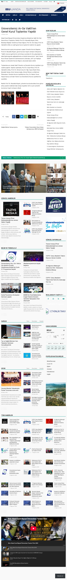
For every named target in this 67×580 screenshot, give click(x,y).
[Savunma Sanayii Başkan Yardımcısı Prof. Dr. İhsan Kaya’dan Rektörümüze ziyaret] (27, 493)
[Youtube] (63, 299)
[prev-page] (2, 241)
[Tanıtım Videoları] (13, 20)
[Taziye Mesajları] (20, 20)
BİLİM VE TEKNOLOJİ (8, 248)
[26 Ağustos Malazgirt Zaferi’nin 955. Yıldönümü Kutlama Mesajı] (27, 212)
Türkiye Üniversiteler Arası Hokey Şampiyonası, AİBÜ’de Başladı (34, 128)
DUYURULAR (5, 19)
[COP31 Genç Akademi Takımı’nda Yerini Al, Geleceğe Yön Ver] (27, 230)
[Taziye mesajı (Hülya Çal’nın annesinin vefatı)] (49, 484)
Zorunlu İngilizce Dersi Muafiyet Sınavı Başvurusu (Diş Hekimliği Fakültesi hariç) (15, 452)
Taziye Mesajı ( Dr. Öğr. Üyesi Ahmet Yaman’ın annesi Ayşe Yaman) (37, 439)
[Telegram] (22, 116)
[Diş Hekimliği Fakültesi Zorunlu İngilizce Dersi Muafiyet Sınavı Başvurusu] (49, 439)
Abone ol (60, 576)
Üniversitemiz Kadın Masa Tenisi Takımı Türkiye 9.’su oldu (37, 374)
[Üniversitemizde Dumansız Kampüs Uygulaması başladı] (27, 355)
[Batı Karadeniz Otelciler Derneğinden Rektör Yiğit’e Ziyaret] (56, 168)
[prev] (61, 158)
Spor (3, 368)
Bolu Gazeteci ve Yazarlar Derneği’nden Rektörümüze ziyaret (54, 56)
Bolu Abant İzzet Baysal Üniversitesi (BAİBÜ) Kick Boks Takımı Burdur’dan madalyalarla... (37, 400)
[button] (64, 15)
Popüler (41, 321)
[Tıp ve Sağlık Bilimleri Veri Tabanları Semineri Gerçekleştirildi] (11, 332)
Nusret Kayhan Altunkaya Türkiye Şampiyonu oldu (36, 391)
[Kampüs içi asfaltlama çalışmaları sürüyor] (4, 462)
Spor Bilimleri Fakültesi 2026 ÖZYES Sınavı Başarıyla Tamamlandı (59, 462)
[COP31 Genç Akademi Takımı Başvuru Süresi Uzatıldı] (27, 204)
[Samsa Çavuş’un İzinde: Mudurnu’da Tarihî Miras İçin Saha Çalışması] (4, 484)
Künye (50, 1)
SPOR (21, 15)
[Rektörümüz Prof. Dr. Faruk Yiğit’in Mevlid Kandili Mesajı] (49, 431)
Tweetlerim (49, 78)
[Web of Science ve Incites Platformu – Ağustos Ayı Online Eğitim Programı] (27, 503)
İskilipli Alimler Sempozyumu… (9, 127)
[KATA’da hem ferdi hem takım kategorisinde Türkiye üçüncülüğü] (27, 382)
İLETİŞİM (45, 1)
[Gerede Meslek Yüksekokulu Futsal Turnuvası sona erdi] (11, 379)
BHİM (12, 1)
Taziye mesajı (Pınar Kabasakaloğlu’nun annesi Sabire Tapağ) (56, 35)
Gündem (6, 186)
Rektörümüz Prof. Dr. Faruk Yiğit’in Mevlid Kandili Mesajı (59, 431)
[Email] (30, 116)
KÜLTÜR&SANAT (43, 15)
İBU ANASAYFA (39, 1)
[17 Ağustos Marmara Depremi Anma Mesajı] (27, 484)
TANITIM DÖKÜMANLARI (20, 1)
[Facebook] (14, 116)
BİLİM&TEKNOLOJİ (30, 15)
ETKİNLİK (53, 15)
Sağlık (4, 321)
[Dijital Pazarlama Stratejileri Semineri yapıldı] (11, 288)
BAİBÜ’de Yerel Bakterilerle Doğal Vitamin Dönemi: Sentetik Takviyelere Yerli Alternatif (36, 335)
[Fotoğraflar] (16, 20)
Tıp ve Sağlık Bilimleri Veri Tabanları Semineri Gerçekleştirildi (9, 343)
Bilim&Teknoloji (5, 260)
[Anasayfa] (3, 15)
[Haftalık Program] (56, 311)
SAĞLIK (15, 15)
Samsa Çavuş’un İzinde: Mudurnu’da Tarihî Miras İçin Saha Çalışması (15, 485)
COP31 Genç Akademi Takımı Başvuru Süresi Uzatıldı (55, 43)
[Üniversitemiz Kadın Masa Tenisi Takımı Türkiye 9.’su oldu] (27, 374)
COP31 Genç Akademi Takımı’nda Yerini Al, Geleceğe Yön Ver (56, 63)
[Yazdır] (34, 116)
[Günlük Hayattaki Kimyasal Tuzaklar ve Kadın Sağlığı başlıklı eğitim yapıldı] (27, 345)
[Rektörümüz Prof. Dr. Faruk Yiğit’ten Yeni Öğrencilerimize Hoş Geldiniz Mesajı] (27, 471)
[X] (18, 116)
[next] (64, 158)
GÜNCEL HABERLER (8, 198)
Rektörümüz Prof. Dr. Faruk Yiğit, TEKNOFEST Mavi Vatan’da (59, 450)
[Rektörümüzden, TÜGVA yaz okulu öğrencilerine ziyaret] (23, 178)
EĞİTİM (8, 15)
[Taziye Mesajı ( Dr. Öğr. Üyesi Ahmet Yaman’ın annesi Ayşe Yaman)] (27, 439)
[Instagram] (53, 299)
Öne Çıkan (34, 321)
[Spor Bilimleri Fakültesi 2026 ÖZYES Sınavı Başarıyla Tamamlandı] (49, 462)
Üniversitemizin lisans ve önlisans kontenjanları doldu (15, 472)
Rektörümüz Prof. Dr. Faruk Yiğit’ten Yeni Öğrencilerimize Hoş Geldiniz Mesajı (55, 141)
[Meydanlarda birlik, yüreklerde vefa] (56, 188)
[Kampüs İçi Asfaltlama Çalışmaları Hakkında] (49, 493)
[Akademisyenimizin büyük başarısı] (33, 256)
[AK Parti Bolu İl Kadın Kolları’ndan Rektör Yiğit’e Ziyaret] (56, 178)
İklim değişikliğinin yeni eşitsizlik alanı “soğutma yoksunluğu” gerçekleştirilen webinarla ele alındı (15, 441)
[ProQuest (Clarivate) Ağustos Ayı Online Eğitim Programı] (4, 503)
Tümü (28, 321)
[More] (38, 116)
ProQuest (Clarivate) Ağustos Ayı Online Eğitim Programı (14, 503)
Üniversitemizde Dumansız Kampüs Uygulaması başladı (36, 355)
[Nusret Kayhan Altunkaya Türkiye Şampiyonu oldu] (27, 390)
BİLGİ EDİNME (31, 1)
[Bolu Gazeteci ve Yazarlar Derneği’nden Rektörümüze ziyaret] (27, 222)
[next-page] (5, 241)
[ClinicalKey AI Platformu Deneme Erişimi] (4, 493)
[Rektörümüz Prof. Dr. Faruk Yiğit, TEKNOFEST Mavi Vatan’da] (49, 450)
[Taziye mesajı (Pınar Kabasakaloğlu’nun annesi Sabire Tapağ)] (11, 209)
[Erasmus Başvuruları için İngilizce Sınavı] (27, 450)
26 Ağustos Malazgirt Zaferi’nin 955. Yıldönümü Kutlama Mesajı (55, 49)
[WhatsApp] (26, 116)
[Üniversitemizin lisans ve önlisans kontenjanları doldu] (4, 471)
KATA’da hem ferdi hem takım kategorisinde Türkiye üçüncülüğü (37, 382)
